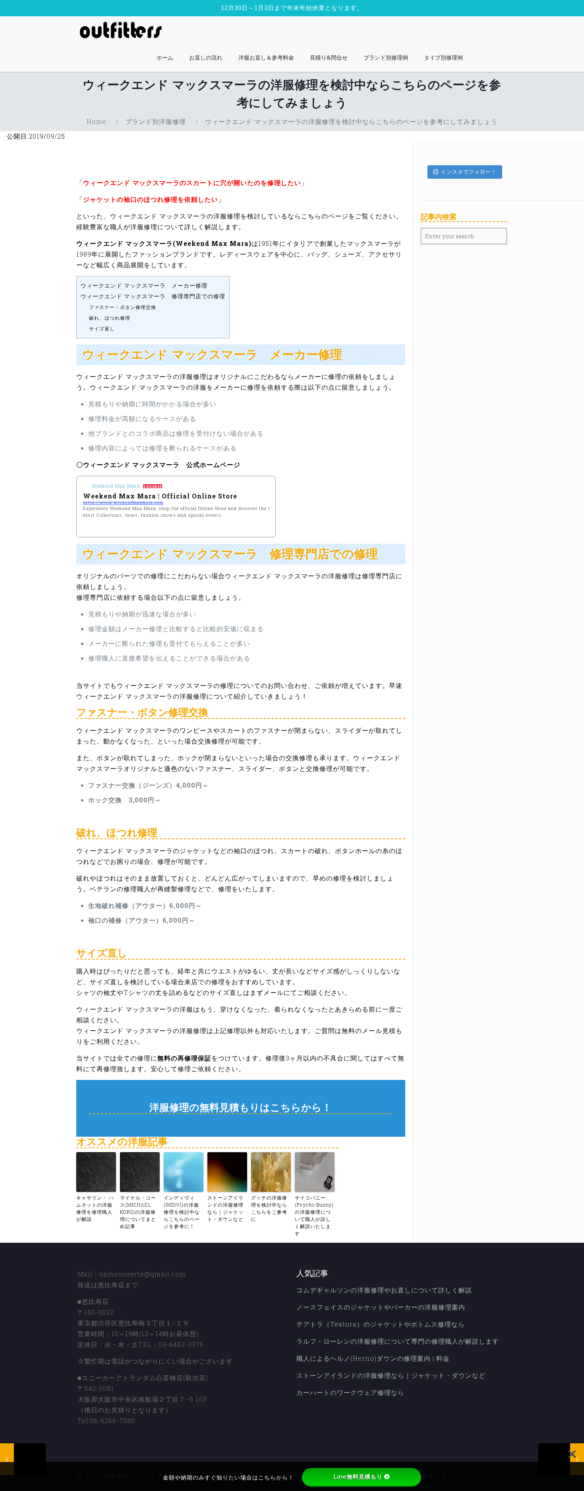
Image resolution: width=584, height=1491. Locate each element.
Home (96, 121)
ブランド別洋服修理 (155, 121)
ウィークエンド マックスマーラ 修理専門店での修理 (153, 296)
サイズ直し (102, 328)
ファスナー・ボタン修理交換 (122, 307)
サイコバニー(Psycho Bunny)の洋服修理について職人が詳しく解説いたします (314, 1215)
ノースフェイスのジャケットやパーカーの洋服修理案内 (380, 1307)
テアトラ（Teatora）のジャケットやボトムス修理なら (380, 1324)
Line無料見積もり (358, 1476)
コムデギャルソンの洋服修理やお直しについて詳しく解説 (384, 1290)
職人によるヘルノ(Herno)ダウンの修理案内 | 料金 (373, 1358)
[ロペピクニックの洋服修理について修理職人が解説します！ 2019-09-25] (23, 1459)
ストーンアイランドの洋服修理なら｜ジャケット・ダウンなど (225, 1208)
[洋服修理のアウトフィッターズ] (123, 30)
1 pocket (152, 486)
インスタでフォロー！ (469, 171)
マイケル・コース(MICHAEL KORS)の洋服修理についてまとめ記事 (138, 1211)
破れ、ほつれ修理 (109, 318)
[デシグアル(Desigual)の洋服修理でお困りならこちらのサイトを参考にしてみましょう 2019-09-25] (561, 1459)
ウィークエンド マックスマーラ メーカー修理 (144, 285)
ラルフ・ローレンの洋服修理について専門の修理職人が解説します (397, 1341)
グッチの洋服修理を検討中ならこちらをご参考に (269, 1208)
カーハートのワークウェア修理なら (350, 1392)
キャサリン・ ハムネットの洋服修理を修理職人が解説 (95, 1208)
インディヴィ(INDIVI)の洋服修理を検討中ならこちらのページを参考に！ (182, 1211)
